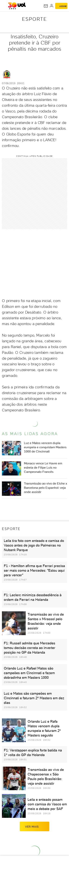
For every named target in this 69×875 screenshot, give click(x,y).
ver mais (32, 826)
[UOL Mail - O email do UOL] (46, 6)
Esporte (34, 19)
